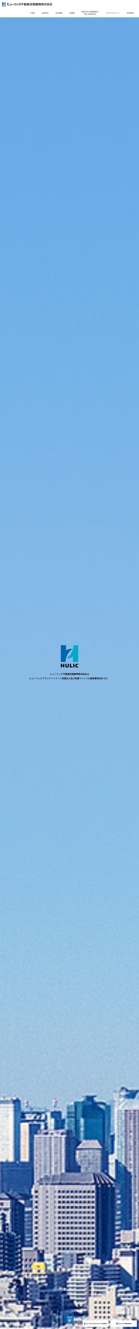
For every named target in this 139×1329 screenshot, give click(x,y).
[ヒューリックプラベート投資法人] (96, 1323)
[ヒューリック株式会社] (124, 1323)
